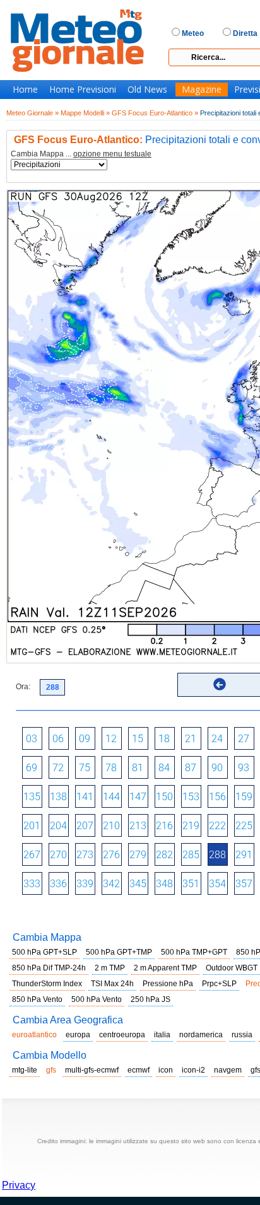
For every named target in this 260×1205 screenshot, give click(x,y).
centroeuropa (122, 1034)
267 (31, 855)
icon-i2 (193, 1070)
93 (243, 768)
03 (31, 739)
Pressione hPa (168, 983)
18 (164, 739)
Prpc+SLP (219, 983)
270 (58, 855)
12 (111, 739)
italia (162, 1034)
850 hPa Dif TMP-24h (49, 967)
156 (217, 797)
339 (84, 884)
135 (31, 797)
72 (58, 768)
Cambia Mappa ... (81, 154)
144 (111, 797)
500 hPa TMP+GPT (194, 952)
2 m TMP (110, 967)
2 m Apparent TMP (165, 967)
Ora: (23, 686)
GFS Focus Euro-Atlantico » (155, 113)
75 (84, 768)
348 (164, 884)
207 (84, 826)
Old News (147, 89)
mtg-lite (24, 1070)
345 (137, 884)
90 (217, 768)
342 (111, 884)
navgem (228, 1070)
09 (84, 739)
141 (84, 797)
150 (164, 797)
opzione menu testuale (112, 153)
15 (137, 739)
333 (31, 884)
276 (111, 855)
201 (31, 826)
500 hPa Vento (96, 999)
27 (243, 739)
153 (190, 797)
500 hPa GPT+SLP (44, 952)
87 (190, 768)
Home (25, 89)
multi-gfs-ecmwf (92, 1070)
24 (217, 739)
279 (137, 855)
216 (164, 826)
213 (137, 826)
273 (84, 855)
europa (78, 1034)
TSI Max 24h (112, 983)
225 (243, 826)
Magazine (202, 89)
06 (58, 739)
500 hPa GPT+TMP (119, 952)
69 (31, 768)
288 (217, 855)
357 (243, 884)
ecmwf (138, 1070)
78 (111, 768)
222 (217, 826)
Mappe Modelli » (85, 113)
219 (190, 826)
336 (58, 884)
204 (58, 826)
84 (164, 768)
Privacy (18, 1185)
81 (137, 768)
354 (217, 884)
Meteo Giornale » (32, 113)
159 (243, 797)
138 (58, 797)
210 (111, 826)
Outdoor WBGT (231, 967)
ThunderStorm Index (47, 983)
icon (165, 1070)
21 (190, 739)
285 (190, 855)
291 (243, 855)
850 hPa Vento (37, 999)
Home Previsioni (82, 89)
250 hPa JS (150, 999)
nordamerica (201, 1034)
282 (164, 855)
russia (242, 1034)
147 (137, 797)
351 (190, 884)
